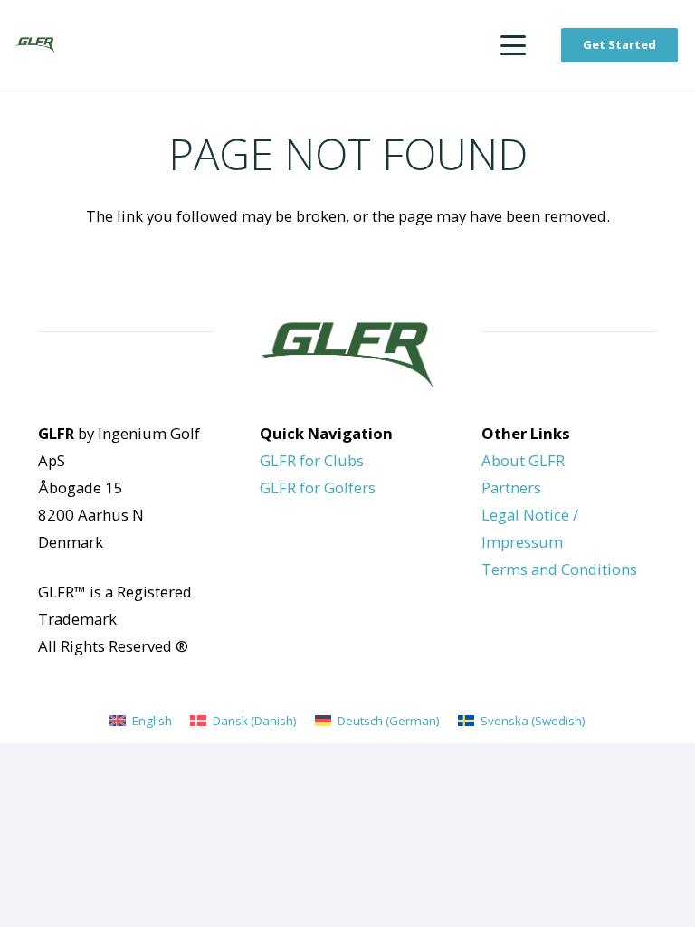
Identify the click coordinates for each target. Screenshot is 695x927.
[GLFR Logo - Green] (35, 45)
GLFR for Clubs (312, 460)
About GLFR (523, 460)
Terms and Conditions (559, 569)
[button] (513, 45)
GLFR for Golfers (318, 487)
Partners (511, 487)
